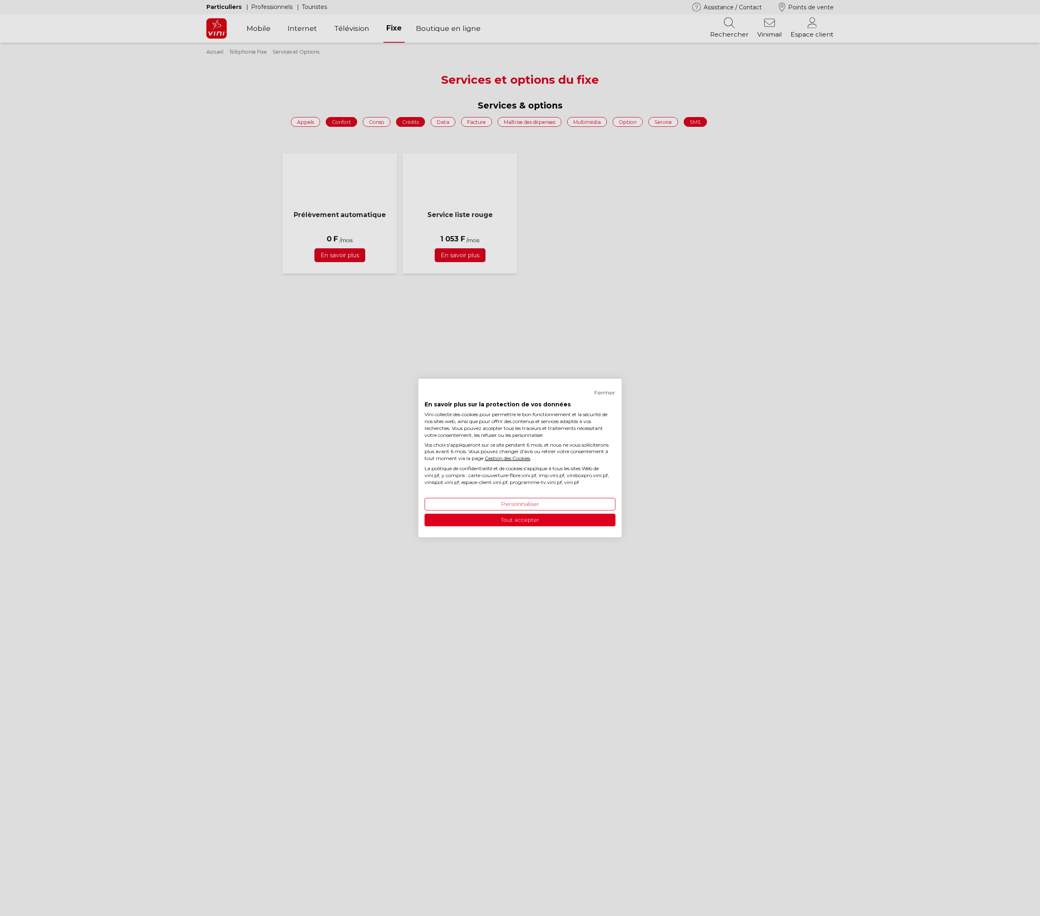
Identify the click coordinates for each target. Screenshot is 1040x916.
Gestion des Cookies (507, 458)
